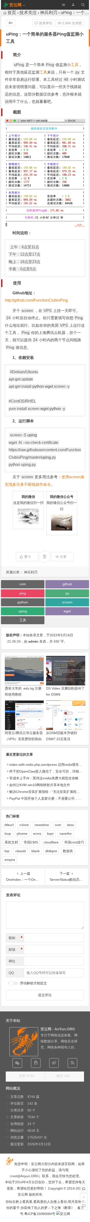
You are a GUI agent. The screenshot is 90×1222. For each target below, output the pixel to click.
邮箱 (16, 949)
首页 (11, 12)
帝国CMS (31, 842)
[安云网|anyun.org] (63, 1214)
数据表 (68, 851)
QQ (11, 973)
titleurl (9, 825)
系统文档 (11, 842)
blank (35, 851)
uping (32, 435)
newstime (42, 825)
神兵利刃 (48, 12)
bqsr (50, 833)
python (38, 386)
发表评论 (45, 23)
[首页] (84, 1188)
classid (20, 851)
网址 (12, 961)
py (67, 593)
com (22, 584)
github (67, 584)
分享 (63, 557)
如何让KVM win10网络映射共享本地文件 (39, 785)
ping (22, 593)
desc (70, 825)
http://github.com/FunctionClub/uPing (36, 300)
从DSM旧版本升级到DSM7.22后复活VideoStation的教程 (61, 739)
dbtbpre (51, 851)
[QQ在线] (36, 1063)
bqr (7, 851)
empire (10, 860)
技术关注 (28, 12)
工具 (74, 65)
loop (8, 833)
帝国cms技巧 (74, 842)
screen (67, 602)
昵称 (16, 938)
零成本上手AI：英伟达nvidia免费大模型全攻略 (43, 778)
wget (49, 386)
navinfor (66, 833)
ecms (37, 833)
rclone (24, 825)
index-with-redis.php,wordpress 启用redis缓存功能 (47, 765)
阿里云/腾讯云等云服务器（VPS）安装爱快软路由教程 (24, 739)
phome (22, 833)
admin (33, 641)
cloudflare (51, 842)
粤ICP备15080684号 (39, 1214)
